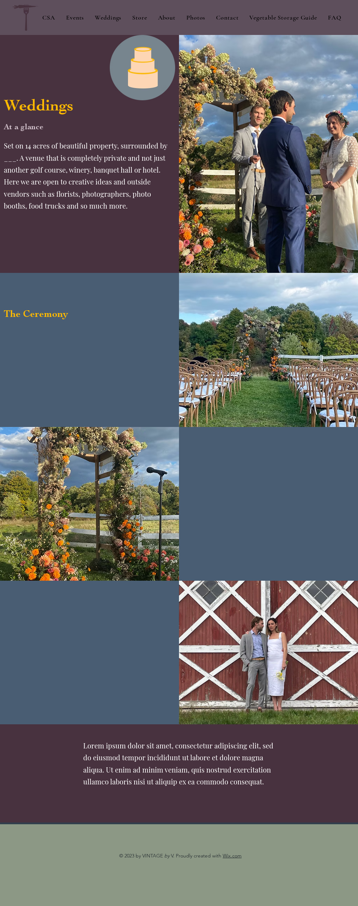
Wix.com (232, 856)
